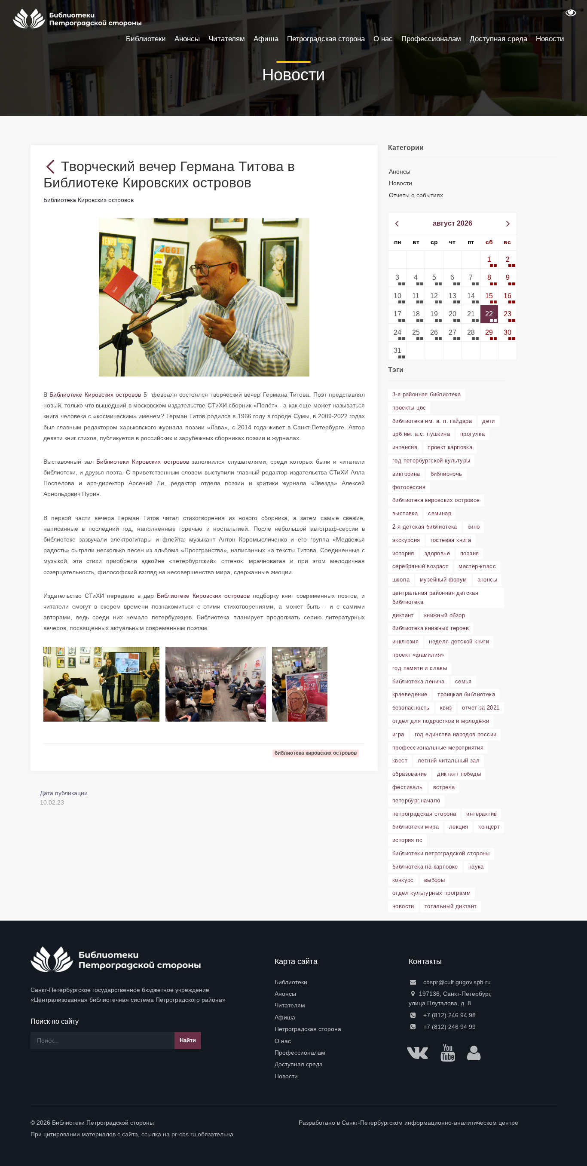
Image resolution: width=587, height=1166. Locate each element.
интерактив (481, 814)
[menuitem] (336, 982)
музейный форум (443, 579)
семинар (439, 513)
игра (398, 734)
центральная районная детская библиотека (435, 597)
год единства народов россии (456, 734)
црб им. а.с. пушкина (421, 434)
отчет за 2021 (480, 707)
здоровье (437, 553)
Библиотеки (291, 982)
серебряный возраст (420, 566)
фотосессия (408, 487)
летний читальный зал (449, 760)
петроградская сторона (424, 814)
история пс (407, 840)
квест (399, 760)
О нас (283, 1040)
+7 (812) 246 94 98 (449, 1015)
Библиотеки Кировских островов (142, 461)
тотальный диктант (451, 906)
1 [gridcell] (489, 259)
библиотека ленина (418, 681)
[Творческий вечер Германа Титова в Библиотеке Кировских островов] (204, 297)
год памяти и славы (419, 668)
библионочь (446, 474)
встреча (444, 787)
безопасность (411, 707)
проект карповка (450, 447)
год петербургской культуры (431, 460)
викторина (406, 474)
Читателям (290, 1005)
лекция (458, 826)
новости (403, 906)
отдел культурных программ (431, 893)
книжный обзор (444, 615)
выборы (434, 880)
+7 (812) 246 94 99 (449, 1026)
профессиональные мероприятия (437, 747)
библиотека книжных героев (430, 628)
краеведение (409, 694)
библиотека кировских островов (436, 500)
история (403, 553)
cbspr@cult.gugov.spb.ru (456, 982)
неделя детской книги (459, 641)
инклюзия (405, 641)
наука (476, 866)
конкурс (403, 880)
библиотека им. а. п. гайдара (432, 421)
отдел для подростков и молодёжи (440, 721)
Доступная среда (299, 1064)
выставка (405, 513)
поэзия (469, 553)
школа (401, 579)
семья (463, 681)
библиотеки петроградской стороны (441, 853)
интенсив (404, 447)
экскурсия (406, 540)
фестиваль (407, 787)
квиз (446, 707)
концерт (489, 826)
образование (409, 774)
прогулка (472, 434)
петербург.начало (416, 800)
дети (488, 421)
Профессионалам (300, 1052)
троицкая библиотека (466, 694)
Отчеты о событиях (416, 195)
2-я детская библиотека (424, 526)
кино (474, 526)
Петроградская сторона (308, 1028)
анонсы (487, 579)
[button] (570, 15)
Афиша (285, 1017)
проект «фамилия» (418, 655)
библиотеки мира (415, 826)
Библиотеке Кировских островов (95, 394)
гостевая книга (451, 540)
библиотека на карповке (425, 866)
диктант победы (459, 774)
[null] (52, 166)
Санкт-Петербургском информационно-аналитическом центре (430, 1122)
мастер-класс (477, 566)
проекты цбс (409, 407)
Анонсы (399, 171)
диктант (403, 615)
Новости (400, 183)
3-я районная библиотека (426, 394)
